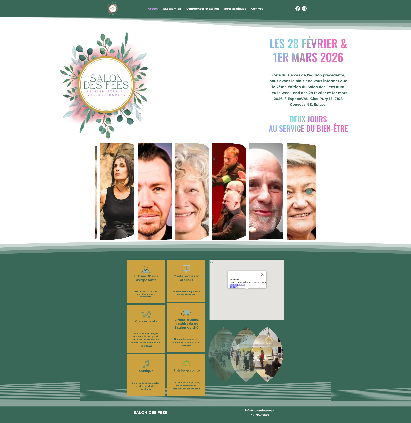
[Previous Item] (102, 191)
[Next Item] (309, 191)
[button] (257, 8)
